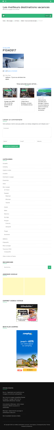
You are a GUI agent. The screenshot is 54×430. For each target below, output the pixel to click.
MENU (47, 15)
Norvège (6, 217)
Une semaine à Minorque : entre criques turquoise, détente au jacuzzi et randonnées (13, 405)
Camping (5, 167)
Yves (5, 71)
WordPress (29, 426)
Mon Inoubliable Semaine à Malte (11, 416)
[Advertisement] (27, 36)
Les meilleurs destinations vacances (26, 7)
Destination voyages (42, 91)
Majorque (8, 196)
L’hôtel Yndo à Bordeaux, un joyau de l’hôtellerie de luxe (26, 103)
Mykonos (6, 214)
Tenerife (8, 202)
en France (17, 20)
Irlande (6, 207)
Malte (5, 210)
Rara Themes (47, 424)
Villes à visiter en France (9, 256)
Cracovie (8, 223)
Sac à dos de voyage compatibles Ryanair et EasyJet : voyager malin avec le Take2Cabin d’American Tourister (14, 399)
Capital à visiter (7, 170)
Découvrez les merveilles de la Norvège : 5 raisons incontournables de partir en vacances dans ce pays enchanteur (43, 105)
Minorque (8, 199)
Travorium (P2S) (7, 249)
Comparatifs (7, 252)
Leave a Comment (12, 71)
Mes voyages (10, 20)
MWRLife (5, 239)
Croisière (5, 173)
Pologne (6, 220)
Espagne (6, 193)
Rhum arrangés (7, 245)
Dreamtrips (6, 180)
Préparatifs (6, 242)
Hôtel (23, 90)
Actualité (8, 90)
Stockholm (7, 234)
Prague (6, 231)
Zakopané (8, 226)
